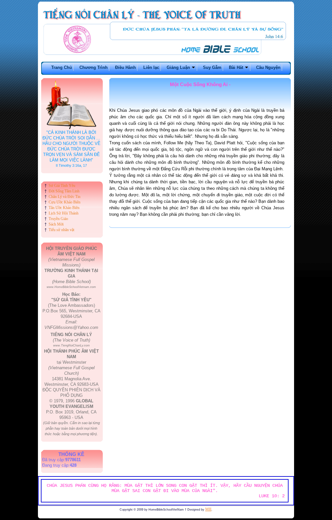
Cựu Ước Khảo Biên (64, 202)
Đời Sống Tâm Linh (64, 191)
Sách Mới (56, 224)
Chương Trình (93, 67)
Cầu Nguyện (268, 67)
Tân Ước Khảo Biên (64, 207)
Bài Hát (236, 67)
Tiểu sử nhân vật (61, 230)
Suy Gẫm (212, 67)
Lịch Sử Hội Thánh (63, 213)
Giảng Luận (179, 67)
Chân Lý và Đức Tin (64, 196)
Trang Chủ (61, 67)
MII (208, 509)
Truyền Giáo (58, 218)
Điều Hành (125, 67)
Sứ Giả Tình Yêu (62, 185)
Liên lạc (151, 67)
